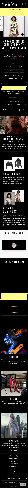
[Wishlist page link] (19, 4)
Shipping (14, 56)
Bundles (14, 408)
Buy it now (14, 87)
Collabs (14, 367)
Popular (14, 450)
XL (22, 66)
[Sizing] (14, 383)
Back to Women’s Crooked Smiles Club (15, 296)
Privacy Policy (14, 456)
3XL (11, 71)
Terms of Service (14, 466)
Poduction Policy (14, 458)
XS (6, 66)
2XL (6, 71)
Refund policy (14, 463)
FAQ (14, 471)
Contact (14, 468)
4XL (16, 71)
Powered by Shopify (14, 486)
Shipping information (14, 101)
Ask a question (14, 104)
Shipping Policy (14, 461)
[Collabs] (14, 341)
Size (14, 63)
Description (14, 97)
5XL (22, 71)
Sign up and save (13, 478)
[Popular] (14, 425)
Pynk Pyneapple (11, 4)
